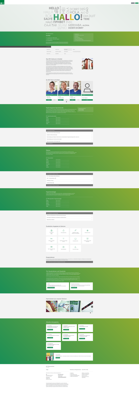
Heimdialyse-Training (50, 180)
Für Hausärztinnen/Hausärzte (76, 51)
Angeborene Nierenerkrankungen (52, 134)
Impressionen (48, 53)
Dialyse (74, 49)
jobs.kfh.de (58, 357)
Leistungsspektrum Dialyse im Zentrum (53, 185)
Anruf (48, 42)
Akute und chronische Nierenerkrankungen (53, 132)
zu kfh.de (137, 3)
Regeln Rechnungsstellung (74, 376)
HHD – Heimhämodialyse (51, 178)
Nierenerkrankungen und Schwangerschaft (53, 141)
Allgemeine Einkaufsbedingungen (75, 375)
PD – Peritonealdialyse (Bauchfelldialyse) (53, 176)
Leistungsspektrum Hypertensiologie (52, 213)
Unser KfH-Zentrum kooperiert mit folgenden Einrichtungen (56, 261)
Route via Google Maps (60, 42)
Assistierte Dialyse (49, 182)
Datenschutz (72, 373)
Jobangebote (57, 53)
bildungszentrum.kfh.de (86, 376)
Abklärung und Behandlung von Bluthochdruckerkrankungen (56, 215)
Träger (65, 53)
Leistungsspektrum (50, 143)
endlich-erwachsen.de (85, 374)
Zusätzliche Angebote (58, 51)
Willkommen (48, 49)
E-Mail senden (53, 42)
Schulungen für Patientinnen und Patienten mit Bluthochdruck (56, 217)
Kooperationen (66, 51)
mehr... (51, 233)
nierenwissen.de (85, 375)
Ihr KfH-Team (57, 49)
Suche (133, 3)
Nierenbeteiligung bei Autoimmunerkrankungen (54, 139)
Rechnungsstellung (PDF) (62, 377)
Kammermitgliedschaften (74, 374)
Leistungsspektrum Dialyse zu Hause (52, 173)
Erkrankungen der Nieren (51, 130)
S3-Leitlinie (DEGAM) (51, 287)
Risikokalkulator (74, 287)
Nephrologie (65, 49)
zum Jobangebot (50, 329)
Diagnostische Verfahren (50, 219)
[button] (66, 101)
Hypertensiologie (49, 51)
